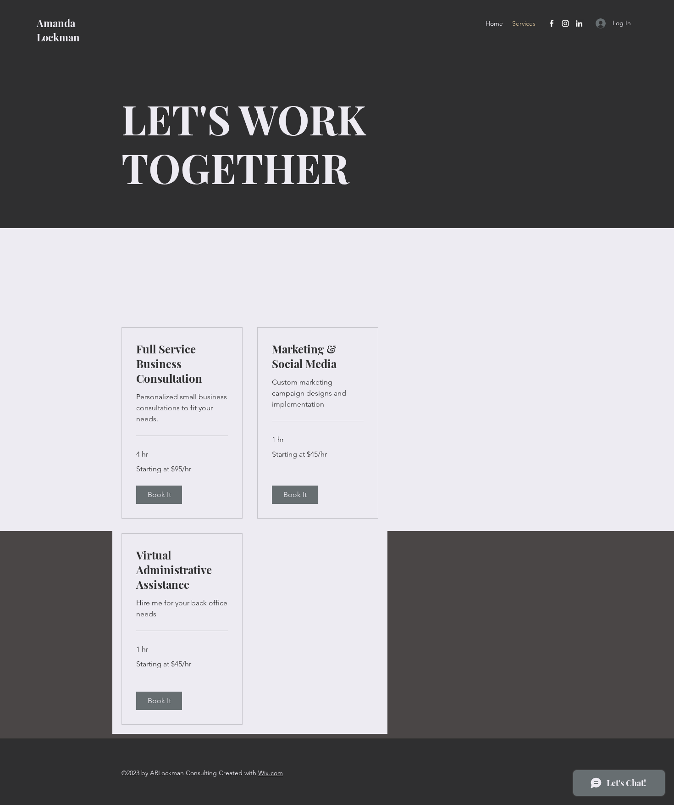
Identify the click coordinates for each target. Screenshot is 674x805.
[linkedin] (579, 23)
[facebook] (551, 23)
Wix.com (270, 773)
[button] (159, 495)
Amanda (56, 23)
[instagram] (565, 23)
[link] (182, 364)
